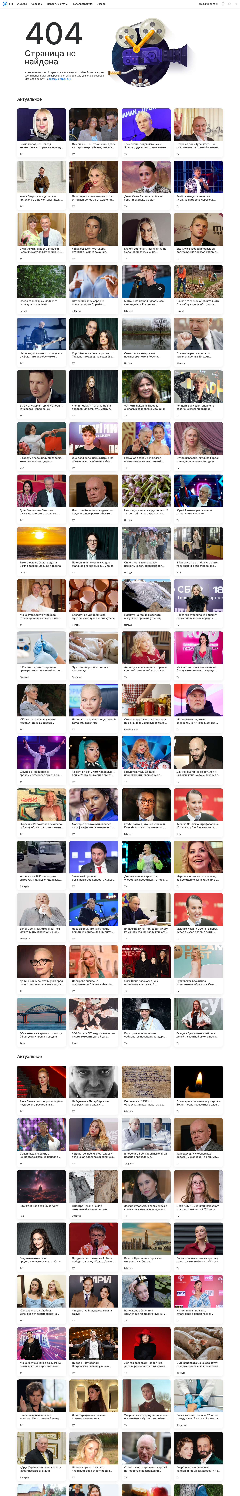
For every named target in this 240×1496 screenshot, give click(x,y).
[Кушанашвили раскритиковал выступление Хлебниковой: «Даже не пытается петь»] (146, 1126)
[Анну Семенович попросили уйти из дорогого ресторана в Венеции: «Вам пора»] (41, 1194)
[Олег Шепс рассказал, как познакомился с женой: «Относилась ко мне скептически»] (146, 969)
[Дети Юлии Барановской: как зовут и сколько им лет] (146, 185)
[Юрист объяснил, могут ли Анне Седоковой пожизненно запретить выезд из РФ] (146, 237)
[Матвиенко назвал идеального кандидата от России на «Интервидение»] (146, 289)
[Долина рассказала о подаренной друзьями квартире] (93, 708)
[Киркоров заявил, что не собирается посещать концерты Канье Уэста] (146, 1022)
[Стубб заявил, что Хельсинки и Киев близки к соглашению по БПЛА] (146, 812)
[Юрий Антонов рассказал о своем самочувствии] (198, 499)
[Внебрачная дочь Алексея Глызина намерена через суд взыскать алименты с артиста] (198, 185)
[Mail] (5, 4)
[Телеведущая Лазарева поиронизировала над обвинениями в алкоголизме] (41, 1126)
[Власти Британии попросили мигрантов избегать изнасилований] (146, 1351)
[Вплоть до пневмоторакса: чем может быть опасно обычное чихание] (41, 917)
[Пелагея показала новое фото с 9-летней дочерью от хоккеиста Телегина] (93, 185)
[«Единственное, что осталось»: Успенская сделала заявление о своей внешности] (93, 1247)
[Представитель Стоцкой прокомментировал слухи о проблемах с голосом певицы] (146, 760)
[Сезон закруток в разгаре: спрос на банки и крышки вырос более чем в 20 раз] (146, 708)
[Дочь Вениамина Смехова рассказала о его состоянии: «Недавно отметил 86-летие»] (41, 499)
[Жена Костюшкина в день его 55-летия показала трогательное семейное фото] (41, 1456)
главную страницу (60, 78)
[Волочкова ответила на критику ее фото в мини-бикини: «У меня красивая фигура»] (198, 1351)
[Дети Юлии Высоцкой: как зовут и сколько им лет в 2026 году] (198, 1299)
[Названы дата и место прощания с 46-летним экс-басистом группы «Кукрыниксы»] (41, 342)
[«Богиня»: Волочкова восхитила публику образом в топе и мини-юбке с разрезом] (41, 812)
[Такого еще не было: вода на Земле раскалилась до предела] (41, 551)
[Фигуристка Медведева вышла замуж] (93, 1403)
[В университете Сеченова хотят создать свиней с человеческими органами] (198, 1456)
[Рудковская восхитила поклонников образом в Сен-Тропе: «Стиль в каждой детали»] (198, 969)
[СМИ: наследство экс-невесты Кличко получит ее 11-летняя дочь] (93, 1074)
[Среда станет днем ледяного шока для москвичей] (41, 289)
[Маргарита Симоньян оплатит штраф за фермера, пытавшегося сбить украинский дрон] (93, 812)
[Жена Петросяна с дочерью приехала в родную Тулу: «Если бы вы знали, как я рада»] (41, 185)
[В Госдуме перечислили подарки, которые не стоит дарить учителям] (41, 446)
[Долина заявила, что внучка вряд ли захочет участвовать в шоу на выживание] (41, 969)
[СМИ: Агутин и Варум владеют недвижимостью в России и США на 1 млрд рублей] (41, 237)
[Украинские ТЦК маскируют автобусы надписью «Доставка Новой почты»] (41, 865)
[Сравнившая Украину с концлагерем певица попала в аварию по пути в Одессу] (41, 1247)
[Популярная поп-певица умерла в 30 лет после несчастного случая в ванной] (198, 1194)
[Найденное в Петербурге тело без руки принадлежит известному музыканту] (93, 1194)
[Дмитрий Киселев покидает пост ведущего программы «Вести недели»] (93, 499)
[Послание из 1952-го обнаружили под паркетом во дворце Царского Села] (146, 1194)
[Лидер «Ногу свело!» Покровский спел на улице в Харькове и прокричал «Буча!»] (93, 1456)
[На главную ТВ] (10, 4)
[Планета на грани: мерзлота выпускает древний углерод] (146, 603)
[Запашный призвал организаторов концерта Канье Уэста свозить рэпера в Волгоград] (93, 865)
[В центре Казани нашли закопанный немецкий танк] (93, 1299)
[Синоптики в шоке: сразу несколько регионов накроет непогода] (146, 551)
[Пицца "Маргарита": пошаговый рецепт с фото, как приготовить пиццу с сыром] (198, 1074)
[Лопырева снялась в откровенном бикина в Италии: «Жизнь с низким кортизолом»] (93, 969)
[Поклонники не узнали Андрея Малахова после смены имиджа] (93, 551)
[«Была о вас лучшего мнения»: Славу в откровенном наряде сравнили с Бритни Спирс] (198, 655)
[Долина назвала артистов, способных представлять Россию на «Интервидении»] (146, 865)
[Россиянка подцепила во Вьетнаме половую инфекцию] (146, 1074)
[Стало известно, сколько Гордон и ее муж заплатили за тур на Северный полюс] (198, 446)
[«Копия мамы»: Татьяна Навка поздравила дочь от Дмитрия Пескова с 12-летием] (93, 394)
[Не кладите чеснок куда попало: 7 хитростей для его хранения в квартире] (146, 499)
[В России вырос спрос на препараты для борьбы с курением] (93, 289)
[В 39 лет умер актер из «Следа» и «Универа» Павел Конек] (41, 394)
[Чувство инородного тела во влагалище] (93, 655)
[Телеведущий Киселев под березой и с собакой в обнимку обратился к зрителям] (198, 1247)
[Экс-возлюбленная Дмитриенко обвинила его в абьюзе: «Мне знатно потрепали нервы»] (93, 446)
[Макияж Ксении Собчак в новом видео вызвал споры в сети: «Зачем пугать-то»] (198, 917)
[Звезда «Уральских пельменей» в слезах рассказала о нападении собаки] (146, 1299)
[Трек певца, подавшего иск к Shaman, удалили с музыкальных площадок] (146, 132)
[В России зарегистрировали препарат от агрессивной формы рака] (41, 655)
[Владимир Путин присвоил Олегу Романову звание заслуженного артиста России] (146, 917)
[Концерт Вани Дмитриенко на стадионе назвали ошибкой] (198, 394)
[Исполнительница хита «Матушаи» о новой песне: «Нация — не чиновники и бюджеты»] (198, 1403)
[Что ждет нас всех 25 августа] (41, 1299)
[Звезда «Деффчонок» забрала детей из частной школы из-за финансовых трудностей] (198, 1022)
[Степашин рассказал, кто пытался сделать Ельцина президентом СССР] (198, 342)
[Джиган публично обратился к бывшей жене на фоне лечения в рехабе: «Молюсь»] (198, 760)
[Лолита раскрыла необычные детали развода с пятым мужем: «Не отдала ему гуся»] (146, 1456)
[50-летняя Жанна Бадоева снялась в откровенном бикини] (146, 394)
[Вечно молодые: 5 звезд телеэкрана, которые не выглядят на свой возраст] (41, 132)
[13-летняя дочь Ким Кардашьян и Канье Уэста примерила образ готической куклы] (93, 760)
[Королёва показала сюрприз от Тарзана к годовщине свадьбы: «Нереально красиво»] (93, 342)
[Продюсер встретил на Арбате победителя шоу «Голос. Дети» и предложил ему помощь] (93, 1351)
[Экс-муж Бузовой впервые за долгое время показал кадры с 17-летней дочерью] (198, 237)
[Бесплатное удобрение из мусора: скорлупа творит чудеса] (93, 603)
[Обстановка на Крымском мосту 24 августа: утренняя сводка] (41, 1022)
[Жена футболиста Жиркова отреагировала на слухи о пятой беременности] (41, 603)
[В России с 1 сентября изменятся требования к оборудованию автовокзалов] (198, 551)
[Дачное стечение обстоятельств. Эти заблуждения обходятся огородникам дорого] (198, 289)
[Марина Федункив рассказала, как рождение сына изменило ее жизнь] (198, 865)
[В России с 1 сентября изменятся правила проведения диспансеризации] (146, 1247)
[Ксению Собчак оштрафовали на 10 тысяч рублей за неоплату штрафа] (198, 812)
